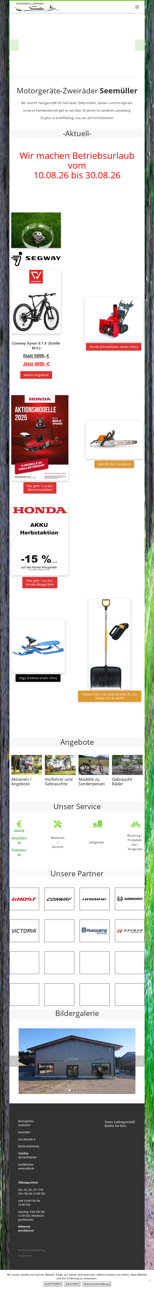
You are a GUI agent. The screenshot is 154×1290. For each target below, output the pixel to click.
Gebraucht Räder (122, 781)
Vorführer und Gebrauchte (58, 781)
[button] (69, 1090)
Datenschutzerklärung (32, 1250)
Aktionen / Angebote (21, 781)
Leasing (19, 830)
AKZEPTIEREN (53, 1283)
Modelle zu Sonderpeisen (92, 781)
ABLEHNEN (72, 1283)
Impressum (25, 1255)
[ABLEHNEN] (149, 1280)
